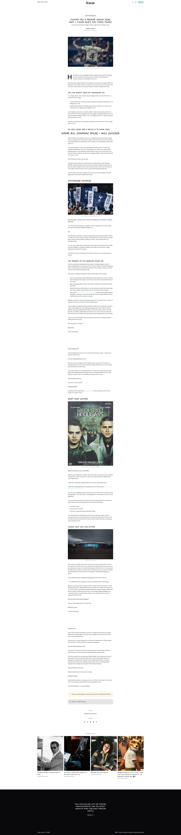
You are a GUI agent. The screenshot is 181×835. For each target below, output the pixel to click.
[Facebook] (87, 722)
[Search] (136, 2)
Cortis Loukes (90, 28)
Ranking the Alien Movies (99, 772)
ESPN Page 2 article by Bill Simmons (86, 292)
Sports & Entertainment (90, 15)
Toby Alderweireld (88, 390)
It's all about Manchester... (104, 694)
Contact (121, 832)
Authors (126, 832)
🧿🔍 (116, 832)
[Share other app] (96, 722)
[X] (84, 722)
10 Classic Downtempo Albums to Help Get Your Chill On (75, 773)
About (42, 2)
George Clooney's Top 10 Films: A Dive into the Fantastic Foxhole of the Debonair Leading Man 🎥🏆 (130, 774)
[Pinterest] (93, 722)
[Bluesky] (90, 722)
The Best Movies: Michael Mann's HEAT (48, 773)
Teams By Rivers (82, 701)
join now (141, 2)
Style (38, 2)
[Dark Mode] (133, 2)
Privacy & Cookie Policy (134, 832)
